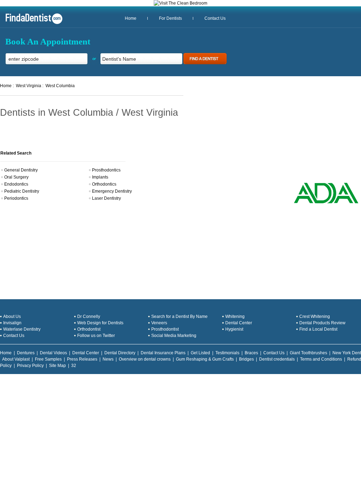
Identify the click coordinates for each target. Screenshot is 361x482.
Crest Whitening (314, 316)
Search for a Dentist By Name (179, 316)
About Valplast (16, 359)
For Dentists (170, 18)
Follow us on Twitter (96, 335)
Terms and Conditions (321, 359)
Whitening (235, 316)
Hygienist (234, 329)
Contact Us (215, 18)
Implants (100, 177)
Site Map (57, 365)
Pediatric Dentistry (21, 191)
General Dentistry (21, 170)
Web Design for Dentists (100, 322)
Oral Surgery (16, 177)
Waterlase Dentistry (22, 329)
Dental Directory (119, 352)
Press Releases (82, 359)
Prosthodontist (165, 329)
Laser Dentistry (106, 198)
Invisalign (12, 322)
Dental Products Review (322, 322)
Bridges (246, 359)
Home (130, 18)
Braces (251, 352)
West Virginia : (29, 85)
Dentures (26, 352)
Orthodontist (88, 329)
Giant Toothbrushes (308, 352)
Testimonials (227, 352)
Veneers (159, 322)
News (108, 359)
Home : (7, 85)
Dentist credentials (277, 359)
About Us (12, 316)
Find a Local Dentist (318, 329)
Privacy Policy (30, 365)
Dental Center (238, 322)
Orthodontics (104, 184)
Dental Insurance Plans (163, 352)
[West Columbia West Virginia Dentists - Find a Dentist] (31, 23)
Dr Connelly (88, 316)
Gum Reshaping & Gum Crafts (205, 359)
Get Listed (200, 352)
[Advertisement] (310, 136)
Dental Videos (53, 352)
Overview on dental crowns (145, 359)
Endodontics (16, 184)
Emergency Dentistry (112, 191)
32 (73, 365)
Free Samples (48, 359)
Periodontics (16, 198)
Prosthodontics (106, 170)
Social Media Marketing (173, 335)
